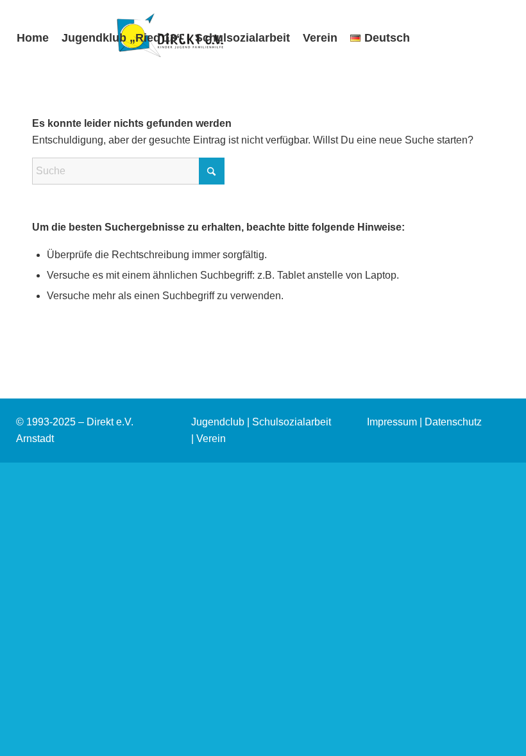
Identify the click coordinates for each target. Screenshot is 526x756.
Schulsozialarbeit (291, 421)
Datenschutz (453, 421)
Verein (211, 438)
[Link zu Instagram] (14, 112)
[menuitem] (32, 38)
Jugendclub (217, 421)
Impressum (392, 421)
